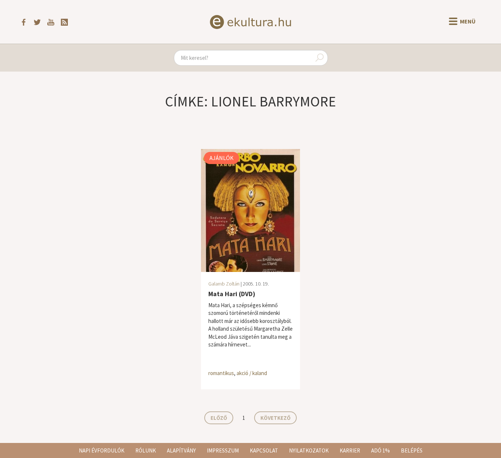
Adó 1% (380, 450)
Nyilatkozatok (309, 450)
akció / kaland (252, 373)
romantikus (221, 373)
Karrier (350, 450)
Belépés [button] (412, 450)
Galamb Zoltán (223, 283)
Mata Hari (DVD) (231, 294)
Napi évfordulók (101, 450)
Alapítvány (181, 450)
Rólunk (145, 450)
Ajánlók (221, 157)
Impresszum (223, 450)
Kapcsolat (264, 450)
